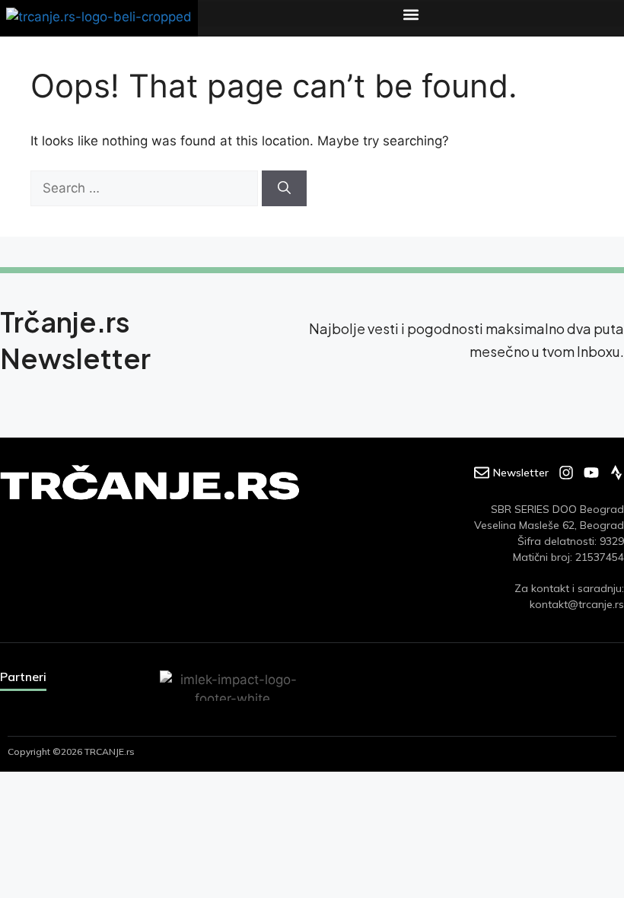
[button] (411, 14)
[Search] (284, 188)
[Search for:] (146, 188)
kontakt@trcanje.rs (577, 604)
